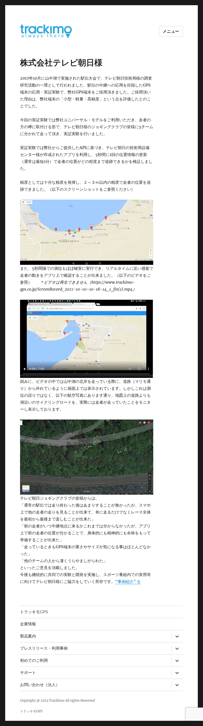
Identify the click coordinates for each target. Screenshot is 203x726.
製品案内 (28, 636)
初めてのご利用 (34, 660)
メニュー (171, 31)
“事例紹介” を (128, 581)
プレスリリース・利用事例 (44, 648)
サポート (28, 672)
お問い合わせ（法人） (40, 684)
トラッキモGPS (34, 611)
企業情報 (28, 624)
